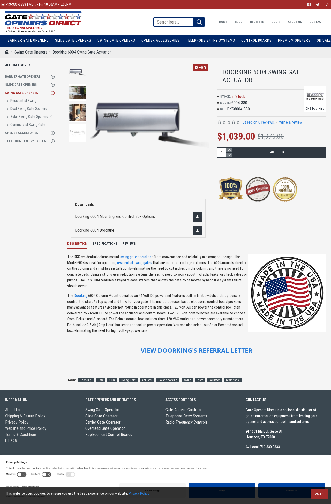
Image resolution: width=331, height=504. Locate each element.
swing (187, 380)
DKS (100, 380)
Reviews (129, 243)
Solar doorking (168, 380)
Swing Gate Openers (30, 52)
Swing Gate (128, 380)
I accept (319, 494)
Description (77, 243)
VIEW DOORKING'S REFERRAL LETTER (196, 350)
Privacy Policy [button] (139, 493)
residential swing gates (134, 262)
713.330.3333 (270, 447)
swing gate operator (135, 256)
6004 (112, 380)
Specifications (105, 243)
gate (200, 380)
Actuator (147, 380)
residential (233, 380)
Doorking (80, 295)
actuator (214, 380)
